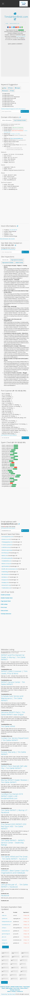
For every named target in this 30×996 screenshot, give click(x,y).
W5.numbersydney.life (7, 558)
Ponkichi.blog (5, 571)
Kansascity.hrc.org (6, 585)
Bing (5, 88)
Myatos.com (5, 555)
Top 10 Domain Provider (20, 120)
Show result (25, 111)
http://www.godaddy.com (17, 138)
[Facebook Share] (8, 27)
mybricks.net (4, 918)
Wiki (13, 90)
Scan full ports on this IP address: (9, 435)
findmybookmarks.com (7, 921)
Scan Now (25, 252)
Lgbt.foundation (5, 566)
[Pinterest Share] (16, 27)
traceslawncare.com (6, 924)
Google (18, 88)
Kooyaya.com (5, 579)
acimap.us (4, 927)
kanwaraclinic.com (6, 930)
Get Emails (25, 530)
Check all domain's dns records (7, 239)
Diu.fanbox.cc (5, 577)
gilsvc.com (4, 937)
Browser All (5, 947)
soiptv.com (4, 915)
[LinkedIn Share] (14, 27)
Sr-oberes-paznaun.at (7, 544)
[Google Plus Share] (10, 27)
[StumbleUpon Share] (18, 27)
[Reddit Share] (20, 27)
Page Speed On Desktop (17, 259)
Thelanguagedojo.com (7, 542)
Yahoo (11, 88)
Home (7, 23)
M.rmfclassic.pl (5, 552)
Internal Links (5, 259)
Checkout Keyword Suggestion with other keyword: (13, 108)
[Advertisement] (15, 58)
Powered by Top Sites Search (8, 994)
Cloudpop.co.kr (5, 582)
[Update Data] (20, 117)
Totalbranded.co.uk (6, 588)
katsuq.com (4, 940)
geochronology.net (6, 933)
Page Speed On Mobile (7, 262)
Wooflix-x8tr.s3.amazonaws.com (9, 569)
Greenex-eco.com (6, 539)
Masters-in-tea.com (6, 563)
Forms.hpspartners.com (7, 536)
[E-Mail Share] (22, 27)
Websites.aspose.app (7, 550)
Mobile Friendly (19, 262)
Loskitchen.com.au (6, 547)
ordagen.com (4, 943)
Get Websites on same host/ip (8, 249)
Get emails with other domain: (8, 528)
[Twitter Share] (12, 27)
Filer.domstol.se (5, 574)
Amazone (5, 90)
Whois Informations (7, 120)
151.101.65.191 (13, 229)
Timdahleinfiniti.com (14, 23)
